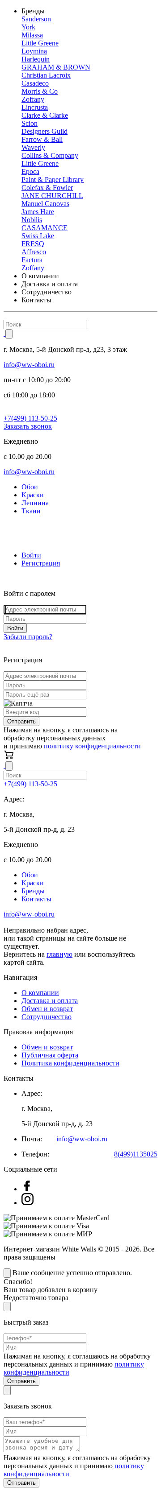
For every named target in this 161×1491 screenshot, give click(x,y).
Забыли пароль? (28, 636)
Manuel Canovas (45, 203)
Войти (31, 555)
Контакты (36, 300)
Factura (31, 260)
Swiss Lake (37, 236)
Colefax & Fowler (47, 187)
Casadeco (35, 83)
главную (59, 954)
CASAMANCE (44, 227)
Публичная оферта (49, 1055)
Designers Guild (44, 131)
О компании (40, 276)
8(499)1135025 (135, 1154)
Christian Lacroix (46, 75)
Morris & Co (39, 91)
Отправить (21, 721)
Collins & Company (49, 155)
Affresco (33, 252)
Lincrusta (34, 107)
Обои (29, 487)
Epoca (30, 171)
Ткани (31, 511)
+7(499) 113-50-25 (30, 418)
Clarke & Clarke (44, 115)
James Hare (37, 211)
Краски (32, 495)
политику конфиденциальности (92, 746)
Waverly (33, 147)
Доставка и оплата (49, 284)
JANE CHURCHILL (52, 195)
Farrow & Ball (42, 139)
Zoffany (32, 99)
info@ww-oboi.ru (29, 364)
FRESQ (32, 244)
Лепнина (35, 503)
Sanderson (36, 19)
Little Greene (40, 43)
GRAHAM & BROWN (55, 67)
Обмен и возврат (47, 1008)
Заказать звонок (28, 426)
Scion (29, 123)
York (28, 27)
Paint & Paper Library (52, 179)
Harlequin (35, 59)
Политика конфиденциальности (70, 1063)
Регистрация (40, 563)
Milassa (32, 35)
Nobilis (31, 219)
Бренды (33, 11)
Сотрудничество (46, 292)
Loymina (34, 51)
